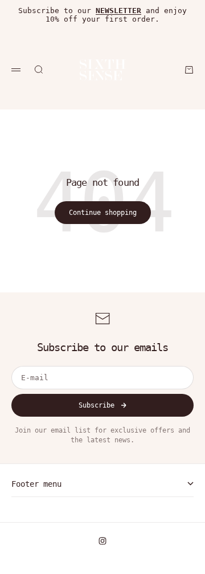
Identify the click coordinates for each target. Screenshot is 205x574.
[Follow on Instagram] (102, 540)
